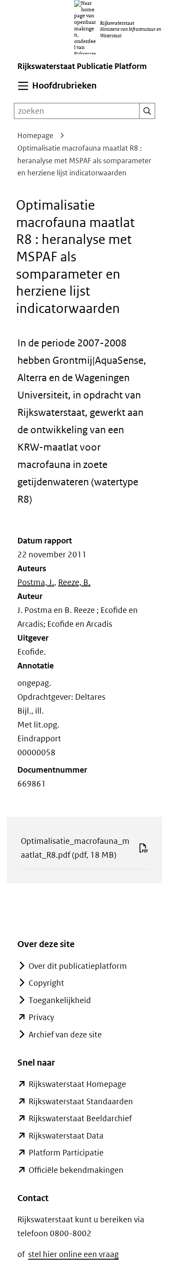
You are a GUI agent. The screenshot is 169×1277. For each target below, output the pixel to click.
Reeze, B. (74, 582)
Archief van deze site (65, 1035)
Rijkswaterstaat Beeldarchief (80, 1118)
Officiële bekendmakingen (76, 1170)
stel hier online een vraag (73, 1254)
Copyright (46, 983)
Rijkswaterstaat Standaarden (81, 1101)
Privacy (41, 1017)
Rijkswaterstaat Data (66, 1136)
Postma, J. (35, 582)
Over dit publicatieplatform (78, 966)
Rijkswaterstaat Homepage (77, 1084)
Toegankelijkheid (60, 1000)
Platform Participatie (66, 1153)
